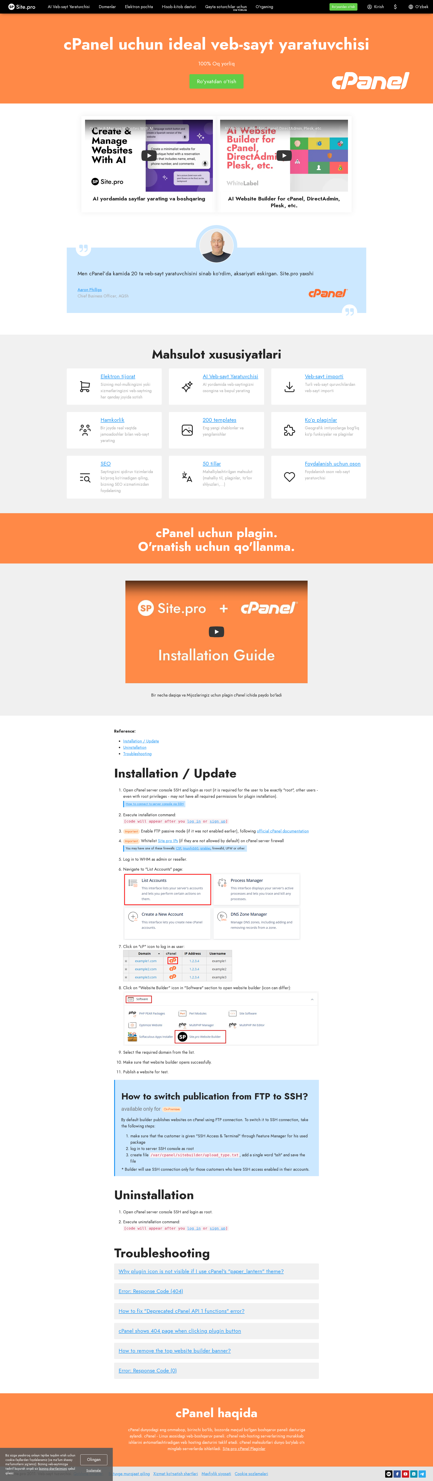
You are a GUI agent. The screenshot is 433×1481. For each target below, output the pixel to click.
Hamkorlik (112, 419)
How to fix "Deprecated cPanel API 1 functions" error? (181, 1311)
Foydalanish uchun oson (333, 463)
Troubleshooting (137, 754)
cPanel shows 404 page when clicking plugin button (180, 1331)
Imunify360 (190, 848)
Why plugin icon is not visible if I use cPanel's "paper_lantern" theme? (201, 1271)
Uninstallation (134, 747)
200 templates (219, 419)
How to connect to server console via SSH (155, 804)
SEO (106, 463)
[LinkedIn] (413, 1474)
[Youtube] (405, 1474)
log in (194, 821)
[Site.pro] (388, 1474)
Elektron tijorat (118, 376)
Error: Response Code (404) (151, 1291)
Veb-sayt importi (324, 376)
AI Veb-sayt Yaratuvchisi (230, 376)
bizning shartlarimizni (53, 1468)
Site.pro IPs (168, 841)
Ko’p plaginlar (321, 419)
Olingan (94, 1460)
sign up (218, 821)
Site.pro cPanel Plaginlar (244, 1449)
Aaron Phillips (90, 290)
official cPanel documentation (283, 831)
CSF (178, 848)
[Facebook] (397, 1474)
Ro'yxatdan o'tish (216, 81)
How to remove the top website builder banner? (175, 1351)
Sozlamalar (93, 1470)
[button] (343, 7)
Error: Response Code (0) (148, 1370)
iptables (205, 848)
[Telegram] (422, 1474)
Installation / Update (141, 741)
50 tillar (212, 463)
